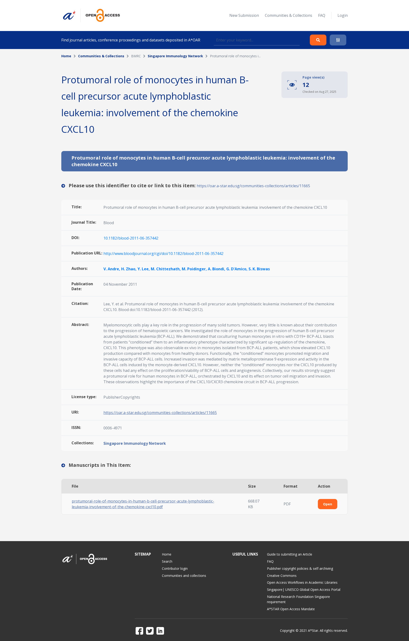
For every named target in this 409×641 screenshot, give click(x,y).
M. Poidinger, (195, 269)
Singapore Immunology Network (175, 56)
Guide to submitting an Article (289, 554)
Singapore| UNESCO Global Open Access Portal (303, 589)
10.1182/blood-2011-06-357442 (130, 238)
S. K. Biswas (259, 269)
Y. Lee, (144, 269)
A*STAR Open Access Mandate (291, 609)
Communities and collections (184, 575)
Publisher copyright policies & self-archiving (300, 568)
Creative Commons (282, 575)
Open (327, 504)
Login (343, 15)
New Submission (244, 15)
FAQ (321, 15)
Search (167, 561)
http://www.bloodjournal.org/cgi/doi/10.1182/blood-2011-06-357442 (163, 253)
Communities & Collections (288, 15)
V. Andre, (112, 269)
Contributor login (175, 568)
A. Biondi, (217, 269)
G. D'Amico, (237, 269)
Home (66, 56)
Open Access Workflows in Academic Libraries (302, 582)
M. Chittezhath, (166, 269)
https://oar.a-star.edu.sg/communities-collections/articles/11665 (253, 185)
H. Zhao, (129, 269)
